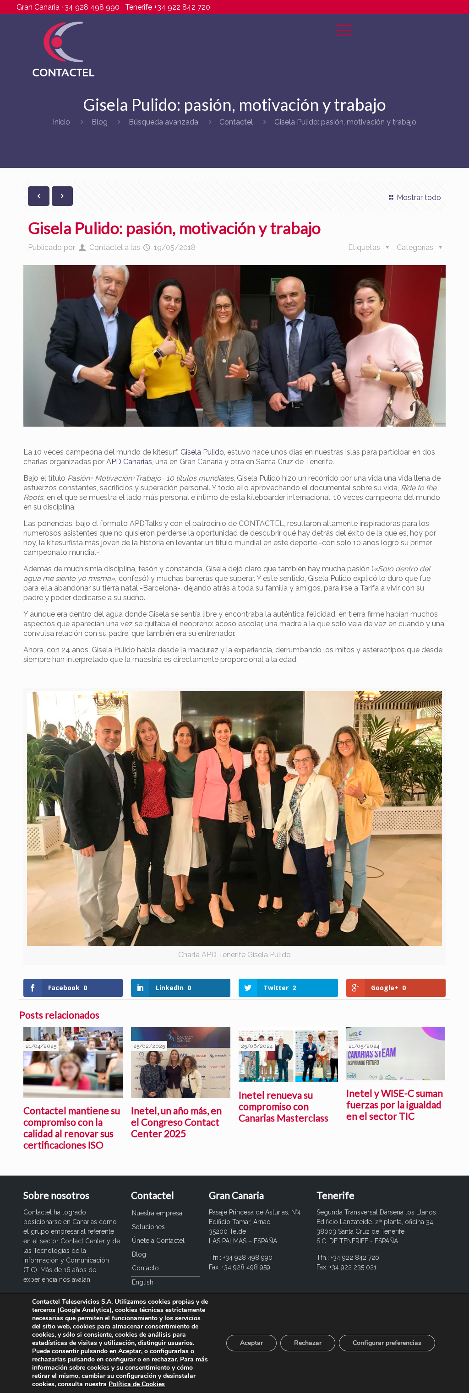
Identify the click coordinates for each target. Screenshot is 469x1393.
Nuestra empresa (157, 1213)
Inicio (61, 122)
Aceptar (251, 1343)
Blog (100, 122)
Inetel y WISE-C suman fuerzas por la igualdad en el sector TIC (394, 1104)
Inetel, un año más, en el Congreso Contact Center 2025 (176, 1122)
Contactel (236, 122)
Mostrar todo (419, 197)
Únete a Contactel (158, 1240)
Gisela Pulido (202, 452)
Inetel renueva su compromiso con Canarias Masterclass (283, 1106)
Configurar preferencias (387, 1343)
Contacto (145, 1268)
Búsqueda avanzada (163, 122)
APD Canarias (129, 461)
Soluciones (148, 1226)
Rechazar (308, 1343)
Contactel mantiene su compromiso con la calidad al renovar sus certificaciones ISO (71, 1127)
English (142, 1282)
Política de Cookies (137, 1384)
